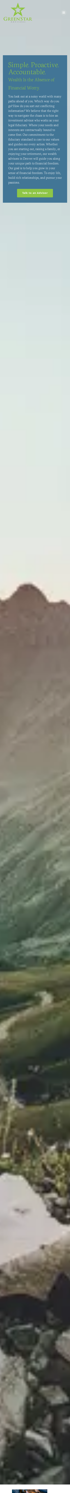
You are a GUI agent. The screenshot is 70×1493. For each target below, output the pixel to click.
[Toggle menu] (64, 12)
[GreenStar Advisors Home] (18, 12)
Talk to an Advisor (37, 193)
